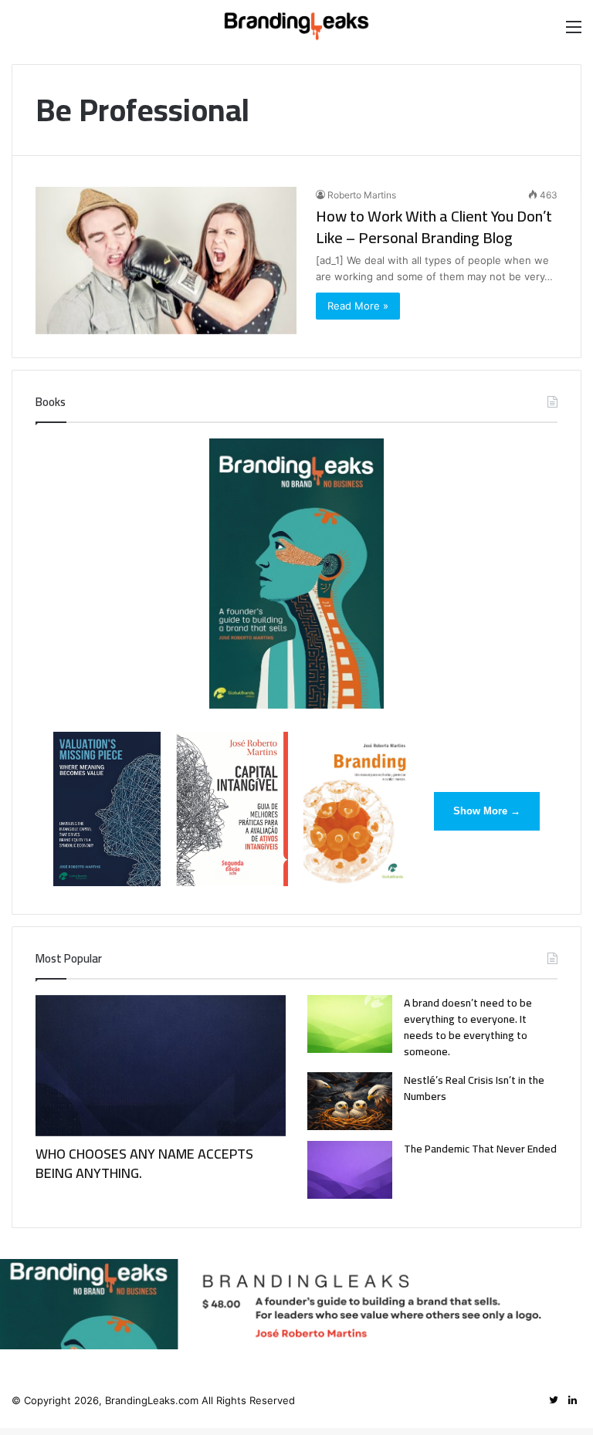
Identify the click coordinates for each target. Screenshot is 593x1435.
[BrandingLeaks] (296, 26)
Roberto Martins (361, 195)
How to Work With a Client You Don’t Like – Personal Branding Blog (434, 226)
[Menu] (573, 32)
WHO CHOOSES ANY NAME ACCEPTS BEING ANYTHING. (144, 1163)
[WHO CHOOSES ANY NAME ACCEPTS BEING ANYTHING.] (161, 1065)
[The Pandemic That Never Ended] (349, 1170)
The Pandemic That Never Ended (480, 1149)
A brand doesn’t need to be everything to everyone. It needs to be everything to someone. (468, 1027)
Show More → (486, 811)
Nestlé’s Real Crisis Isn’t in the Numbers (474, 1088)
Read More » (357, 306)
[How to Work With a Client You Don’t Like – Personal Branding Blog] (166, 260)
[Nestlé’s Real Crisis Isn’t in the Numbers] (349, 1101)
